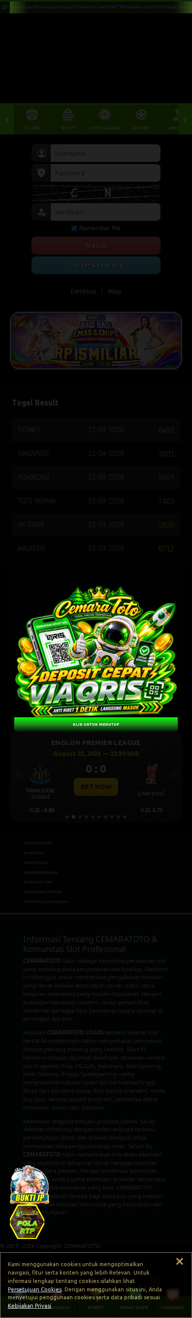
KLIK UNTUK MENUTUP (96, 724)
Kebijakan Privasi (29, 1306)
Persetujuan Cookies (35, 1289)
